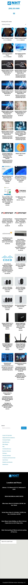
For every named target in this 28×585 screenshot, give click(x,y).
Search (3, 425)
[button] (14, 13)
